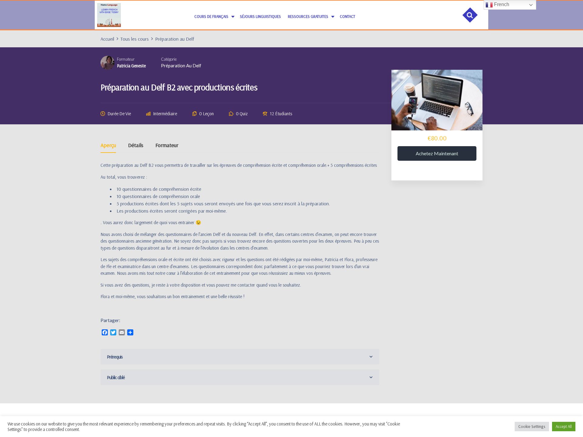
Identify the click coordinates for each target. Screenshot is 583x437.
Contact (347, 16)
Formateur (126, 59)
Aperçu (108, 146)
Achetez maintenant (437, 153)
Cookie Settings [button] (531, 426)
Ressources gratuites (308, 16)
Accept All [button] (564, 426)
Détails (135, 146)
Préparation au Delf (181, 65)
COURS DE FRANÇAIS (211, 16)
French (501, 4)
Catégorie (169, 59)
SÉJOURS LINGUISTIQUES (260, 16)
